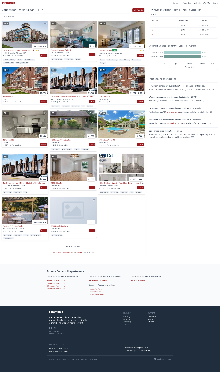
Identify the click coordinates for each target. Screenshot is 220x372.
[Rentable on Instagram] (54, 329)
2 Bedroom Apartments (56, 283)
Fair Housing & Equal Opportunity (138, 351)
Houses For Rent (95, 289)
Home (55, 252)
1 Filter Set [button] (139, 10)
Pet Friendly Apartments (98, 280)
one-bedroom (173, 112)
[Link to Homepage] (8, 3)
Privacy (94, 359)
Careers (176, 3)
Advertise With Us (202, 3)
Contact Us (152, 317)
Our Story (126, 317)
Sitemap (151, 322)
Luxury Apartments (96, 294)
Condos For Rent (95, 292)
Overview (126, 319)
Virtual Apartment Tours (58, 351)
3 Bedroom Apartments (56, 286)
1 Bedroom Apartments (56, 280)
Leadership (127, 322)
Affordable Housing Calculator (136, 348)
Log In (215, 3)
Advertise (151, 319)
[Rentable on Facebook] (51, 329)
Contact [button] (43, 55)
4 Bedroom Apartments (56, 289)
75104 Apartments (138, 280)
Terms (72, 359)
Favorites (187, 3)
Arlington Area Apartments (66, 252)
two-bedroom (173, 123)
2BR (153, 30)
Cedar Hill (79, 252)
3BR (153, 35)
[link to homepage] (84, 312)
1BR (153, 25)
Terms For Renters (82, 359)
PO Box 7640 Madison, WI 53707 (56, 332)
